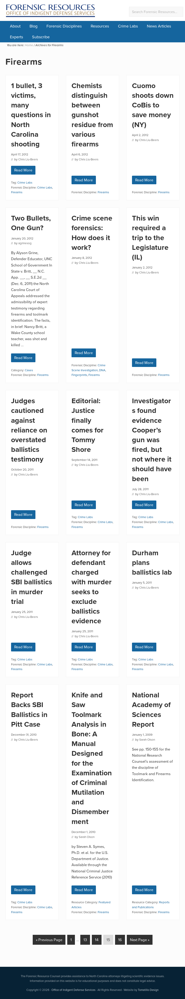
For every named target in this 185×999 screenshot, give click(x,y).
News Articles (159, 26)
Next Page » (139, 940)
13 (86, 939)
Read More (24, 171)
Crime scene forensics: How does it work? (92, 233)
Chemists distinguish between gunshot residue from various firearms (92, 114)
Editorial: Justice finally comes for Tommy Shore (88, 425)
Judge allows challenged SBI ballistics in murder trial (31, 577)
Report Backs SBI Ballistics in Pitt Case (29, 709)
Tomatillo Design (148, 990)
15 (109, 939)
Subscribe (41, 37)
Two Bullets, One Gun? (31, 223)
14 (98, 939)
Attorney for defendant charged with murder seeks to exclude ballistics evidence (92, 586)
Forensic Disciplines (64, 26)
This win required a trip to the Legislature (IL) (150, 237)
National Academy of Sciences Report (151, 709)
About (15, 26)
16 (121, 939)
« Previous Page (49, 940)
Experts (16, 37)
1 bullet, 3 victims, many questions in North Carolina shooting (31, 114)
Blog (33, 26)
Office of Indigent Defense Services (73, 990)
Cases (29, 370)
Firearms (16, 192)
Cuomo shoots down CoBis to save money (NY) (153, 105)
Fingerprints (79, 375)
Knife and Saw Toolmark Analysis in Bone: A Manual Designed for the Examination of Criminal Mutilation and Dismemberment (92, 758)
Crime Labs (128, 26)
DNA (102, 370)
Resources (100, 26)
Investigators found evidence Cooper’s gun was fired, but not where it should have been (152, 439)
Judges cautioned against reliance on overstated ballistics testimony (29, 429)
